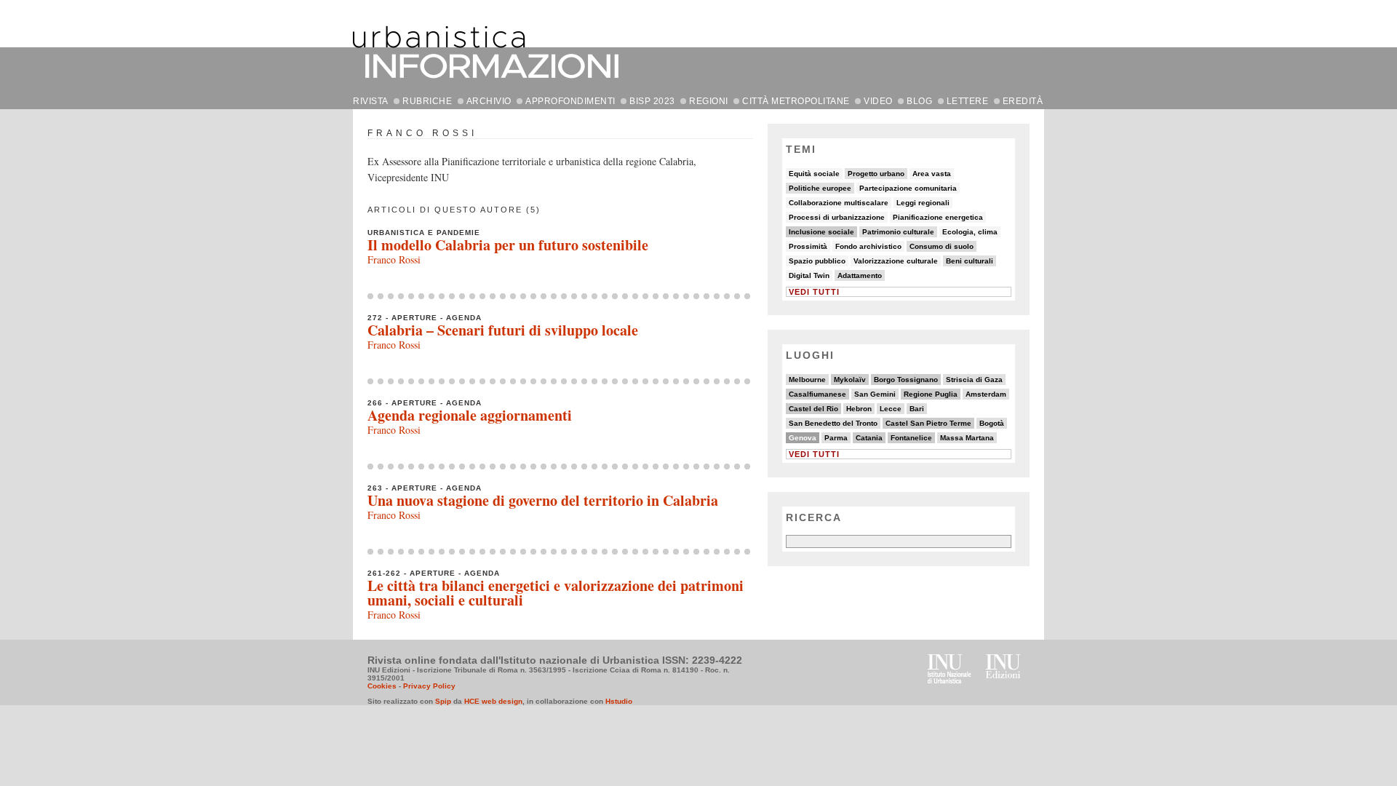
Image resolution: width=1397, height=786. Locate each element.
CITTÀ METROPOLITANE (796, 101)
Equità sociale (814, 174)
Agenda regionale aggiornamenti (469, 415)
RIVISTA (371, 101)
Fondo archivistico (868, 246)
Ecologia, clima (970, 232)
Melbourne (807, 380)
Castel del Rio (813, 409)
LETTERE (968, 101)
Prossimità (808, 246)
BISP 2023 (652, 101)
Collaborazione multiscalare (838, 203)
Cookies (382, 686)
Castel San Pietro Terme (928, 423)
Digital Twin (809, 275)
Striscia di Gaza (974, 380)
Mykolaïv (850, 380)
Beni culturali (969, 261)
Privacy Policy (429, 686)
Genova (802, 438)
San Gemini (875, 394)
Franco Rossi (394, 259)
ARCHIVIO (489, 101)
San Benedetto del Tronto (833, 423)
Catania (869, 438)
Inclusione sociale (821, 232)
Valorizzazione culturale (895, 261)
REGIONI (708, 101)
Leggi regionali (923, 203)
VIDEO (878, 101)
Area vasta (931, 174)
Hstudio (618, 701)
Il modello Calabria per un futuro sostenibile (507, 244)
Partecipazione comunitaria (908, 188)
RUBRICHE (427, 101)
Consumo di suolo (942, 246)
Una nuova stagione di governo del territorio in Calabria (542, 500)
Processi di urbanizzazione (837, 217)
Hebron (859, 409)
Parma (836, 438)
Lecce (891, 409)
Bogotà (991, 423)
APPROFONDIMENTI (570, 101)
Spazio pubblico (817, 261)
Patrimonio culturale (898, 232)
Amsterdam (986, 394)
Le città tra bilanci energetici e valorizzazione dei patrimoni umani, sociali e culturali (555, 593)
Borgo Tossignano (906, 380)
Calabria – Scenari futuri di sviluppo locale (502, 330)
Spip (443, 701)
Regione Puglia (931, 394)
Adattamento (859, 275)
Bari (917, 409)
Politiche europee (820, 188)
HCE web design (493, 701)
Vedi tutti (814, 291)
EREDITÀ (1023, 101)
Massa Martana (967, 438)
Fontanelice (911, 438)
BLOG (919, 101)
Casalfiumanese (817, 394)
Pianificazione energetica (938, 217)
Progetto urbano (876, 174)
